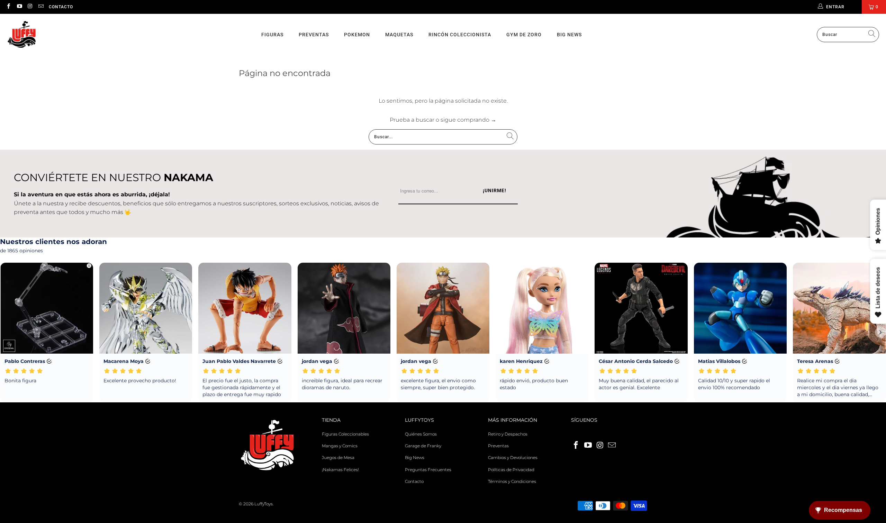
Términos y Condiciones (512, 481)
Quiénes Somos (421, 434)
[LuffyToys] (21, 35)
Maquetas (399, 34)
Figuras (272, 34)
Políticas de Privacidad (511, 469)
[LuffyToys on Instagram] (30, 6)
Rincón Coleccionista (459, 34)
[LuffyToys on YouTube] (19, 6)
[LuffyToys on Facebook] (8, 6)
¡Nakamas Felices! (340, 469)
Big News (569, 34)
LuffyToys (263, 503)
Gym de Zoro (524, 34)
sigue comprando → (468, 119)
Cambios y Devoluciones (512, 457)
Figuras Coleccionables (345, 434)
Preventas (314, 34)
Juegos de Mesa (338, 457)
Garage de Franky (423, 445)
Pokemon (357, 34)
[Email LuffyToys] (41, 6)
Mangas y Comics (340, 445)
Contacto (61, 6)
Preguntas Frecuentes (428, 469)
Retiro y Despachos (507, 434)
